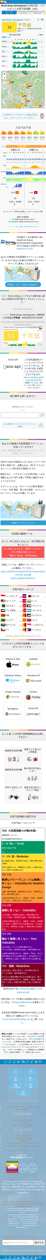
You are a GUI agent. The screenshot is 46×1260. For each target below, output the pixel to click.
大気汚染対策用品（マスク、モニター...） (22, 1143)
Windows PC (33, 675)
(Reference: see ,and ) (23, 911)
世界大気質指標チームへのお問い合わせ (23, 1106)
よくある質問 (22, 1130)
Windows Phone (13, 675)
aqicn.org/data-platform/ (23, 578)
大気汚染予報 (22, 1140)
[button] (10, 82)
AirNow (28, 1002)
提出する (39, 1242)
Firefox (33, 691)
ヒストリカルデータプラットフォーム (23, 1150)
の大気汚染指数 (18, 20)
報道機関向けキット (23, 1108)
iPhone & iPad (13, 659)
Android (33, 659)
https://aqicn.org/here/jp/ (23, 309)
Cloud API (33, 708)
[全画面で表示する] (42, 19)
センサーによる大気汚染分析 (22, 1124)
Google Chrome (13, 691)
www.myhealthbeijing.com (17, 1019)
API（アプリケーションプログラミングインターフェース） (23, 1146)
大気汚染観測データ (23, 1135)
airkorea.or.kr (25, 248)
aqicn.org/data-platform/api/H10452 (34, 378)
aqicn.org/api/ (33, 387)
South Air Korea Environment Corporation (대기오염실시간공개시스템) (23, 1204)
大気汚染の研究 (22, 1114)
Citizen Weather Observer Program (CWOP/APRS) (22, 1201)
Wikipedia (17, 1002)
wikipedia (24, 988)
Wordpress (12, 708)
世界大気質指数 (35, 1039)
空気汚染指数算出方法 (22, 1138)
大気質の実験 (22, 1122)
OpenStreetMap (31, 107)
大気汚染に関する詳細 (22, 1119)
